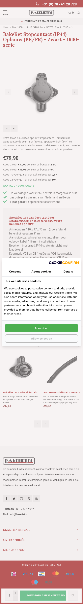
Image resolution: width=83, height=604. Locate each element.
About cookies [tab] (41, 271)
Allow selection (41, 338)
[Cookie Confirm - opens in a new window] (64, 262)
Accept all (41, 328)
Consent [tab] (15, 271)
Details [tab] (68, 271)
